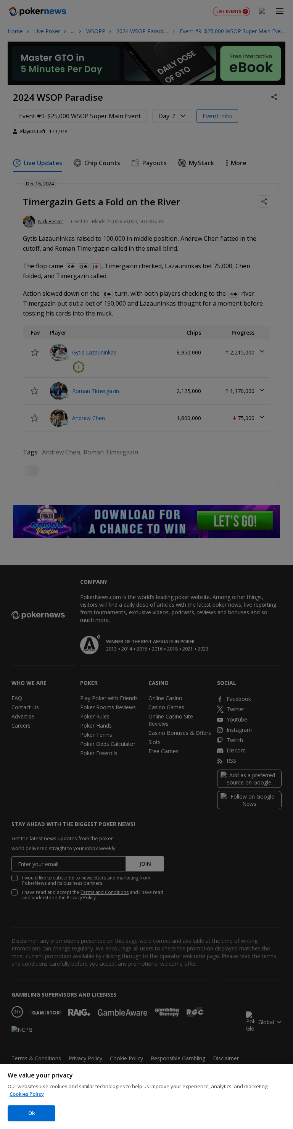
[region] (146, 1096)
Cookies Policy (27, 1093)
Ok (31, 1113)
